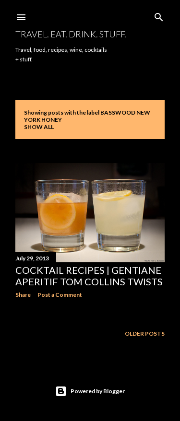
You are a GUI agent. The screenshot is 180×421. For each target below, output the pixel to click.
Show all (39, 126)
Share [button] (23, 294)
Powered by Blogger (98, 391)
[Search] (159, 15)
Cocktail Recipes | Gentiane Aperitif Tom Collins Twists (89, 275)
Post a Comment (59, 294)
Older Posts (145, 333)
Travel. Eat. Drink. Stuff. (70, 34)
